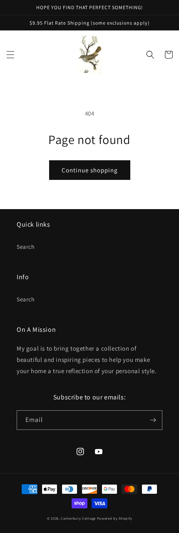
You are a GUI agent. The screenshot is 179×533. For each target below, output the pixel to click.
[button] (10, 54)
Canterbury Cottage (78, 518)
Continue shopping (90, 170)
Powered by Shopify (114, 518)
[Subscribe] (153, 420)
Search (26, 246)
